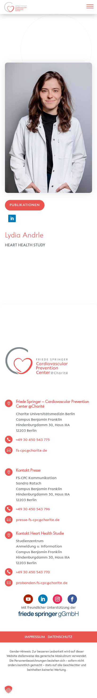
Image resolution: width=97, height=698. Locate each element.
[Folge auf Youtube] (28, 599)
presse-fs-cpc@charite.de (38, 520)
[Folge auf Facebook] (72, 599)
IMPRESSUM (35, 637)
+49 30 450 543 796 (33, 509)
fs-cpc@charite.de (32, 451)
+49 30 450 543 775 (33, 440)
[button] (8, 689)
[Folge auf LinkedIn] (12, 218)
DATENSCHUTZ (60, 637)
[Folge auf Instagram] (57, 599)
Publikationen (25, 205)
